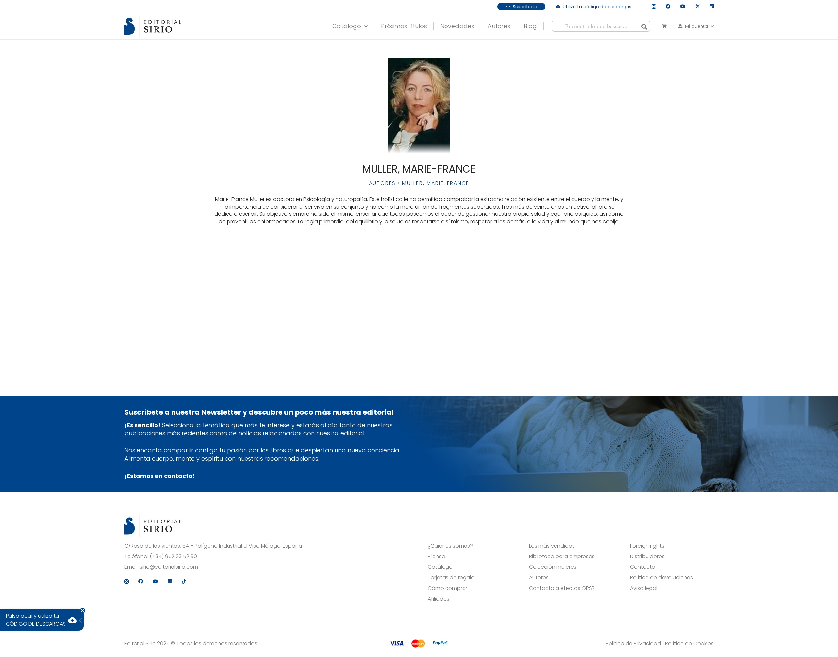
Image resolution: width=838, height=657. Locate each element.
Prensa (436, 556)
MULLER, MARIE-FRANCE (259, 310)
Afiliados (438, 599)
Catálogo (440, 567)
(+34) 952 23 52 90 (173, 556)
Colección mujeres (552, 567)
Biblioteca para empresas (562, 556)
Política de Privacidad (633, 643)
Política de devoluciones (661, 577)
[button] (364, 24)
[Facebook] (668, 6)
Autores (382, 183)
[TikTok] (184, 581)
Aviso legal (643, 588)
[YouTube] (682, 6)
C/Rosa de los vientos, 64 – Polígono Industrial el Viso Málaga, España (213, 546)
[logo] (152, 26)
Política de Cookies (689, 643)
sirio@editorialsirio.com (169, 567)
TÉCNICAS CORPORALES (259, 280)
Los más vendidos (552, 546)
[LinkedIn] (712, 6)
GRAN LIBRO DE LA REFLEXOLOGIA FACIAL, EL (258, 271)
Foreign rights (647, 546)
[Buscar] (644, 26)
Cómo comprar (447, 588)
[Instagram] (654, 6)
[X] (697, 6)
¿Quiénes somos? (450, 546)
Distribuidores (647, 556)
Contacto (642, 567)
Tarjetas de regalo (451, 577)
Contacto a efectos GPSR (562, 588)
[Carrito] (664, 26)
